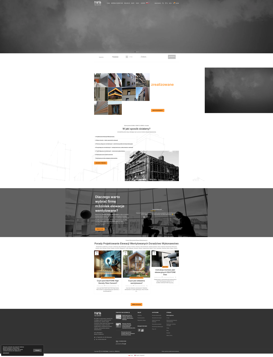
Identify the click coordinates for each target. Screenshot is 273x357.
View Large (106, 74)
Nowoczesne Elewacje (111, 285)
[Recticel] (129, 56)
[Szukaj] (163, 3)
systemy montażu (131, 246)
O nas (168, 317)
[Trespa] (101, 56)
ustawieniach (6, 353)
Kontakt (168, 333)
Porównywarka (141, 317)
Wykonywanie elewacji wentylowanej (172, 321)
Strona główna (170, 315)
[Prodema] (143, 56)
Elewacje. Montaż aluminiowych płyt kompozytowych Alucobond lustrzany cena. (128, 326)
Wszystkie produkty (156, 324)
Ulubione (140, 315)
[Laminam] (158, 56)
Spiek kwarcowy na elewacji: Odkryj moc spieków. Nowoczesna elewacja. (127, 317)
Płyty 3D (154, 329)
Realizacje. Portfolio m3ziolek (171, 325)
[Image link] (97, 314)
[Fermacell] (172, 56)
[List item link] (104, 339)
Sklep (168, 328)
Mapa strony (169, 335)
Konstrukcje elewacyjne (157, 326)
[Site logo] (97, 3)
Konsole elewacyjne (156, 315)
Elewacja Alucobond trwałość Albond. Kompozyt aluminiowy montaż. (128, 333)
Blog (168, 330)
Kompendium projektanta (102, 246)
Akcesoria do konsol (156, 317)
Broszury (165, 266)
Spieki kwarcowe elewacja (156, 321)
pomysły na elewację (113, 246)
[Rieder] (115, 56)
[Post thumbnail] (118, 318)
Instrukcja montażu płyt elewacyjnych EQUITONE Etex (165, 272)
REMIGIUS (117, 351)
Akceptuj (37, 350)
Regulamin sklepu (142, 320)
